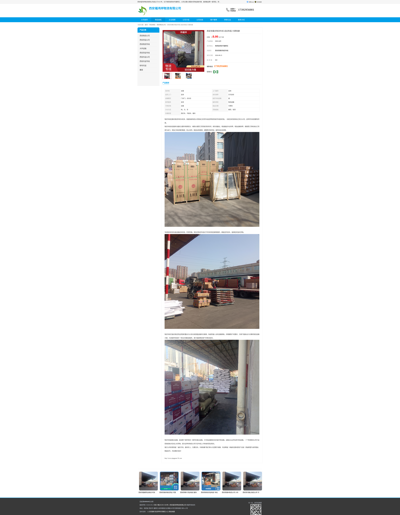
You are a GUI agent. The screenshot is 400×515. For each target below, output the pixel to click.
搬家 (141, 70)
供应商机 (158, 20)
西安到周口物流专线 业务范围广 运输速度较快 (258, 492)
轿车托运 (143, 65)
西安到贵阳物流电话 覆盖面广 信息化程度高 (236, 492)
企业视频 (172, 20)
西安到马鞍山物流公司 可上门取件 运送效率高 (216, 492)
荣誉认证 (227, 20)
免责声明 (158, 511)
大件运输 (143, 48)
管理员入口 (165, 511)
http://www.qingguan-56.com (173, 458)
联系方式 (241, 20)
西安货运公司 (145, 40)
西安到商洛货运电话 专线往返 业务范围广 (172, 492)
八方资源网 (151, 511)
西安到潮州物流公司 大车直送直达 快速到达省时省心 (197, 492)
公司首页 (144, 20)
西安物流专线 (145, 44)
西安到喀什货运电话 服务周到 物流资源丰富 (153, 492)
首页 (146, 25)
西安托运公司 (145, 57)
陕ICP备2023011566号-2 (161, 505)
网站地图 (172, 511)
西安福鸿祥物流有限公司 (178, 505)
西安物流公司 (161, 25)
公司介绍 (186, 20)
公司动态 (199, 20)
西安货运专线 (145, 53)
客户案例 (213, 20)
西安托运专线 (145, 61)
